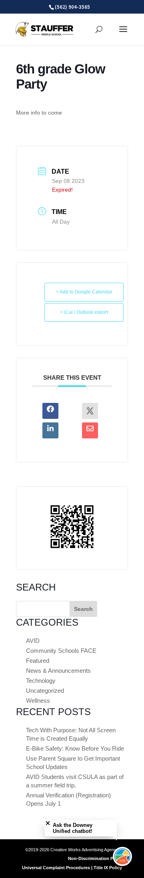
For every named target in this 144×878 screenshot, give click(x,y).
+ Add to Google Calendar (84, 292)
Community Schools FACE (61, 650)
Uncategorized (45, 690)
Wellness (38, 700)
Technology (41, 680)
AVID (33, 640)
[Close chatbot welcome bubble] (48, 823)
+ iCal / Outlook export (84, 312)
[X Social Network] (90, 411)
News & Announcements (58, 670)
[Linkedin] (50, 430)
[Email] (90, 430)
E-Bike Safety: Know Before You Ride (75, 748)
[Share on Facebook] (50, 411)
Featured (37, 660)
